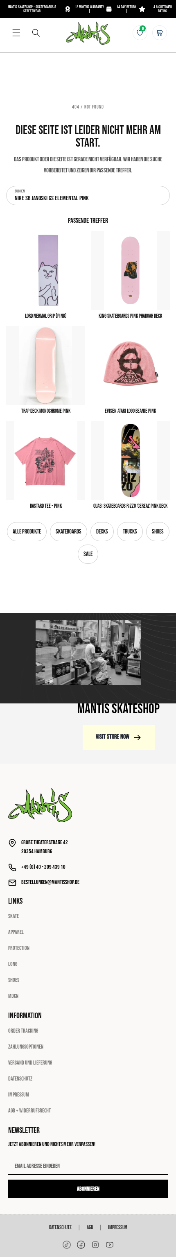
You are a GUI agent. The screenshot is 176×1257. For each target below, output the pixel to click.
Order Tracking (23, 1030)
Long (12, 964)
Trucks (130, 532)
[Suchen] (36, 33)
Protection (18, 948)
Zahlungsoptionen (25, 1046)
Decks (102, 532)
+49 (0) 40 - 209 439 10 (43, 867)
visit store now (112, 737)
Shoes (158, 532)
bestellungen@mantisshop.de (50, 882)
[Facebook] (81, 1245)
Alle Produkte (27, 532)
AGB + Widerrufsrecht (29, 1110)
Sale (88, 554)
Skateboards (68, 532)
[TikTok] (67, 1245)
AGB (90, 1227)
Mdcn (13, 995)
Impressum (18, 1094)
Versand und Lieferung (30, 1062)
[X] (95, 1245)
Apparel (16, 932)
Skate (13, 916)
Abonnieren (88, 1188)
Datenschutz (20, 1078)
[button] (16, 33)
